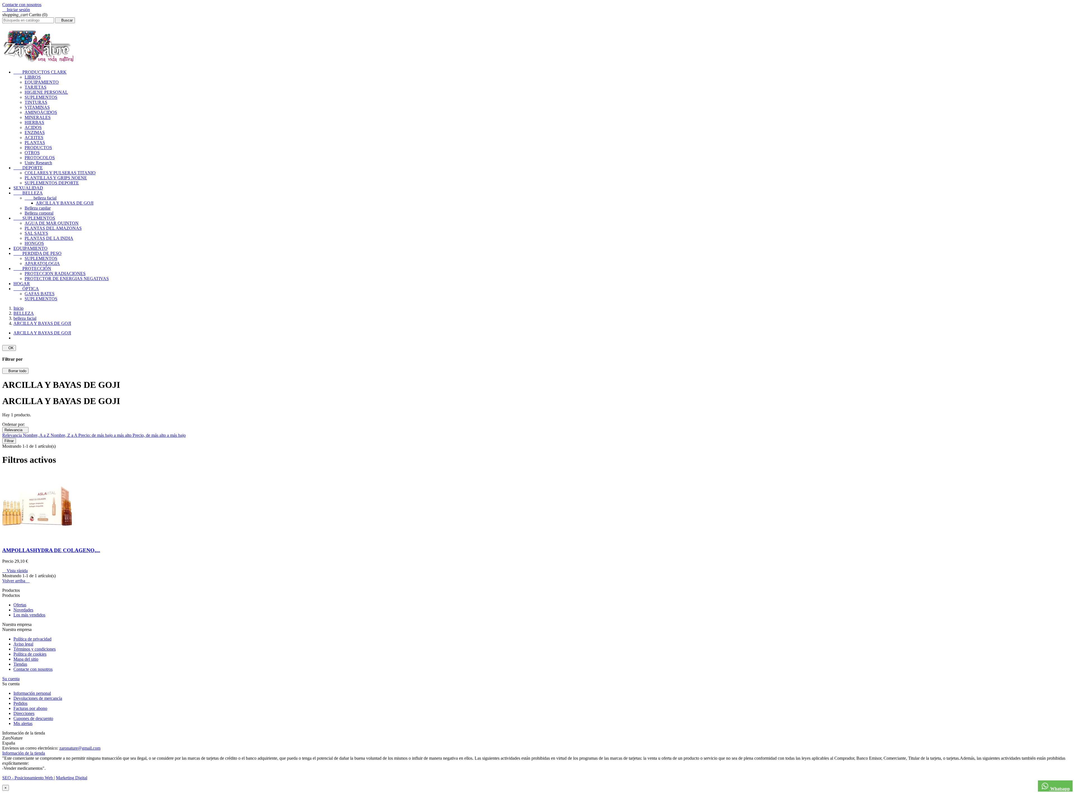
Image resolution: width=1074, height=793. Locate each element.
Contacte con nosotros (21, 4)
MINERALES (38, 117)
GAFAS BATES (40, 293)
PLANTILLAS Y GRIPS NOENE (56, 177)
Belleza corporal (39, 213)
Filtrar (9, 441)
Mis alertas (22, 723)
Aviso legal (23, 644)
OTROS (32, 152)
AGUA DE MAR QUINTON (52, 223)
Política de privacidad (32, 639)
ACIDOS (33, 127)
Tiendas (20, 664)
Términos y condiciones (34, 649)
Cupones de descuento (33, 718)
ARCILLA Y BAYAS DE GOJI (64, 203)
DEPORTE (28, 167)
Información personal (32, 693)
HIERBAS (34, 122)
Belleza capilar (38, 208)
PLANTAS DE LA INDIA (49, 238)
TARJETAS (35, 87)
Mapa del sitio (25, 659)
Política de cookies (29, 654)
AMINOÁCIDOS (41, 112)
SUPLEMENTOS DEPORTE (52, 182)
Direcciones (23, 713)
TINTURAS (36, 102)
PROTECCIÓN (32, 268)
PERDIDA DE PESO (37, 253)
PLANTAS (35, 142)
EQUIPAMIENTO (42, 82)
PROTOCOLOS (40, 157)
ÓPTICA (26, 288)
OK (9, 348)
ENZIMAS (35, 132)
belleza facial (40, 198)
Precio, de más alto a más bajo (159, 435)
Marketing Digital (71, 777)
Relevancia (15, 430)
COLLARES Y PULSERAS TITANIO (60, 172)
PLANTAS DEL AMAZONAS (53, 228)
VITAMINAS (37, 107)
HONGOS (34, 243)
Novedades (23, 609)
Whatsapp (1059, 788)
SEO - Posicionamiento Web (28, 777)
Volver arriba (16, 580)
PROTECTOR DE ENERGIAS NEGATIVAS (67, 278)
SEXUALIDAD (28, 188)
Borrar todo (15, 371)
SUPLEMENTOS (41, 97)
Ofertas (19, 604)
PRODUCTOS (38, 147)
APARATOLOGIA (42, 263)
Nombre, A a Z (37, 435)
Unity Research (38, 162)
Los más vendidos (29, 615)
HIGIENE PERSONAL (46, 92)
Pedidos (20, 703)
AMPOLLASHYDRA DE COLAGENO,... (51, 550)
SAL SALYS (36, 233)
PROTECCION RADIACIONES (55, 273)
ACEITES (34, 137)
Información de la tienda (23, 753)
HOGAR (21, 283)
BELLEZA (28, 193)
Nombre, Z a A (64, 435)
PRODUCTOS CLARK (40, 72)
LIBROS (33, 77)
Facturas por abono (30, 708)
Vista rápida (15, 570)
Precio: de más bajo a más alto (105, 435)
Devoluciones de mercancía (37, 698)
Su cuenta (11, 678)
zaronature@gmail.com (79, 748)
